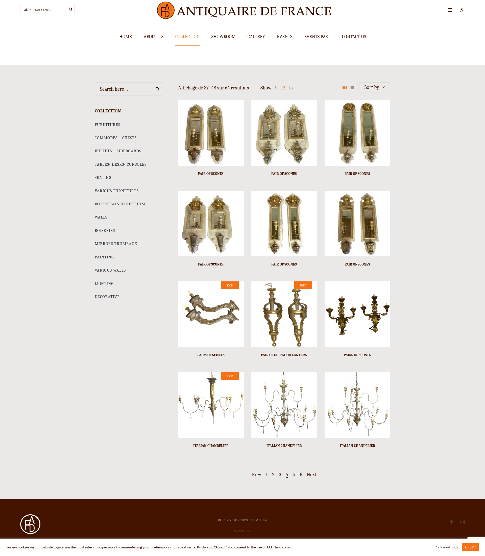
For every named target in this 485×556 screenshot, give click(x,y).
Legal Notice (242, 530)
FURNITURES (107, 125)
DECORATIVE (107, 297)
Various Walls (110, 270)
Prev (256, 474)
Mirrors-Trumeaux (116, 243)
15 (291, 88)
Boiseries (105, 230)
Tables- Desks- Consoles (121, 164)
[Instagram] (462, 522)
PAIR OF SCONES (211, 174)
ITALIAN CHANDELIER (211, 446)
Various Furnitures (117, 191)
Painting (104, 257)
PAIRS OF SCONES (211, 355)
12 (283, 88)
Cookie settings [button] (446, 547)
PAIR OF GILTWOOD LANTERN (284, 355)
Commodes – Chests (116, 138)
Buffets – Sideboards (118, 151)
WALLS (101, 217)
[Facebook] (451, 522)
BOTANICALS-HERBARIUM (120, 204)
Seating (103, 177)
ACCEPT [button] (470, 547)
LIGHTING (104, 283)
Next (312, 474)
